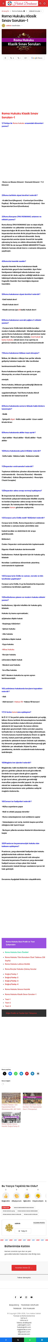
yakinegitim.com (24, 1325)
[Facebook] (15, 1297)
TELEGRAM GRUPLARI (30, 1305)
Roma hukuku (19, 123)
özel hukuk (35, 337)
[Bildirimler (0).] (44, 3)
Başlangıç (14, 1305)
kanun (12, 507)
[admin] (9, 1228)
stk (19, 310)
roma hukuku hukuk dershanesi (28, 1211)
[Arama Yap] (40, 3)
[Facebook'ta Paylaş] (6, 1340)
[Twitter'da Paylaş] (18, 1340)
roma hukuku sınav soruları (12, 1214)
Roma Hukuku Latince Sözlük (17, 964)
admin (8, 25)
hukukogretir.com (24, 1327)
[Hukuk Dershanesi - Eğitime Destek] (22, 3)
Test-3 (8, 1006)
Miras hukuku (8, 649)
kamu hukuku (7, 340)
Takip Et (24, 1231)
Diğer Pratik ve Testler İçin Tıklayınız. (21, 1013)
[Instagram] (26, 1297)
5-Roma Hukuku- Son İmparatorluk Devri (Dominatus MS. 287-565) (11, 1107)
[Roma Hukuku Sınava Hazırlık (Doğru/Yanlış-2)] (11, 1117)
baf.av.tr (24, 1318)
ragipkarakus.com (24, 1329)
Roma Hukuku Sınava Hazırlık (17, 989)
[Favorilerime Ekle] (5, 58)
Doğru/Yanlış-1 (11, 974)
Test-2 (8, 1003)
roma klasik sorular (31, 1214)
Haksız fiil (19, 702)
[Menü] (3, 3)
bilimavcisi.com (24, 1334)
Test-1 (7, 999)
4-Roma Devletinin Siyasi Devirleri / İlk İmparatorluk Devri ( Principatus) (32, 1107)
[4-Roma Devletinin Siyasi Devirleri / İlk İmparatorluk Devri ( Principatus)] (32, 1098)
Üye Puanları (29, 1308)
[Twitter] (21, 1297)
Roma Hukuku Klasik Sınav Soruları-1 (20, 994)
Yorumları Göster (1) (22, 1268)
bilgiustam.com (24, 1332)
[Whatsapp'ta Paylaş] (30, 1340)
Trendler (17, 1308)
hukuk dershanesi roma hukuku (24, 1207)
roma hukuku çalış (9, 1211)
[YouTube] (31, 1297)
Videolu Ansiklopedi (24, 1323)
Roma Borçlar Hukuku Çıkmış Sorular (20, 969)
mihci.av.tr (24, 1320)
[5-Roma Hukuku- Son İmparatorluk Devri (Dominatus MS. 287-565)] (11, 1098)
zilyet (12, 419)
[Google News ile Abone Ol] (37, 58)
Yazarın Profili (39, 1223)
